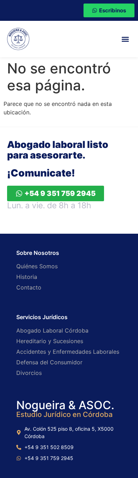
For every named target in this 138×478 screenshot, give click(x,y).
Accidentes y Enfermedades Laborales (67, 351)
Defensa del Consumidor (49, 362)
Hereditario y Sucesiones (49, 341)
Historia (26, 276)
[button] (125, 39)
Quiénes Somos (37, 266)
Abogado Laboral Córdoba (52, 330)
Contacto (28, 287)
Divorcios (29, 372)
